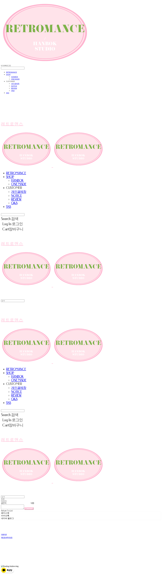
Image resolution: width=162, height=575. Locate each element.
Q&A (13, 90)
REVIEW (14, 88)
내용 (32, 503)
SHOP (8, 74)
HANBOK (14, 77)
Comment (28, 508)
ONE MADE (15, 79)
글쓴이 (3, 503)
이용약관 (4, 534)
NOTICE (14, 86)
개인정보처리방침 (6, 537)
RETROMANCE (11, 72)
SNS (7, 93)
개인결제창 (15, 83)
